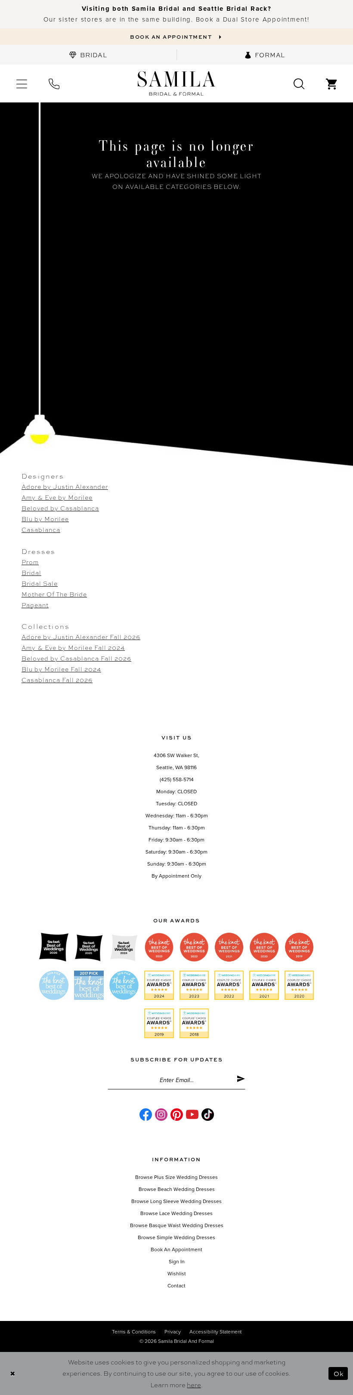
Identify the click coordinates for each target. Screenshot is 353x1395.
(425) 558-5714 (177, 779)
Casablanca (41, 529)
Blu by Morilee (45, 518)
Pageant (35, 604)
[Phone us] (54, 83)
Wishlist (176, 1274)
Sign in (177, 1262)
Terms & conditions (134, 1332)
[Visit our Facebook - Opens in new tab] (145, 1114)
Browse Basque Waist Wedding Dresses (176, 1225)
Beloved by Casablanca (60, 508)
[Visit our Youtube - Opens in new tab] (192, 1114)
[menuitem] (88, 55)
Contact (176, 1286)
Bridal (31, 572)
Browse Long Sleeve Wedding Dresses (176, 1201)
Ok (339, 1373)
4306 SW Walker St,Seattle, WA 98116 (176, 761)
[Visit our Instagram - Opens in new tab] (161, 1114)
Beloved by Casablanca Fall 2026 (76, 658)
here (194, 1384)
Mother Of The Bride (54, 594)
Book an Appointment (176, 1250)
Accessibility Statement (215, 1332)
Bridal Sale (40, 583)
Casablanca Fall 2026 (57, 679)
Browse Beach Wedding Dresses (177, 1189)
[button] (22, 83)
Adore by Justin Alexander (65, 486)
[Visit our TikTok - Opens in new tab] (207, 1114)
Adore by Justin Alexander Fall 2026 (81, 636)
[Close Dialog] (12, 1373)
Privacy (172, 1332)
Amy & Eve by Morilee (57, 497)
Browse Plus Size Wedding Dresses (176, 1177)
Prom (30, 561)
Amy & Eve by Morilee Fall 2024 (73, 647)
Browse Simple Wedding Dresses (176, 1237)
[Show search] (299, 83)
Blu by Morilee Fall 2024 (61, 669)
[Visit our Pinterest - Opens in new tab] (176, 1114)
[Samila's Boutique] (176, 83)
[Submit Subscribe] (240, 1080)
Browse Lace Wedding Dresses (176, 1213)
